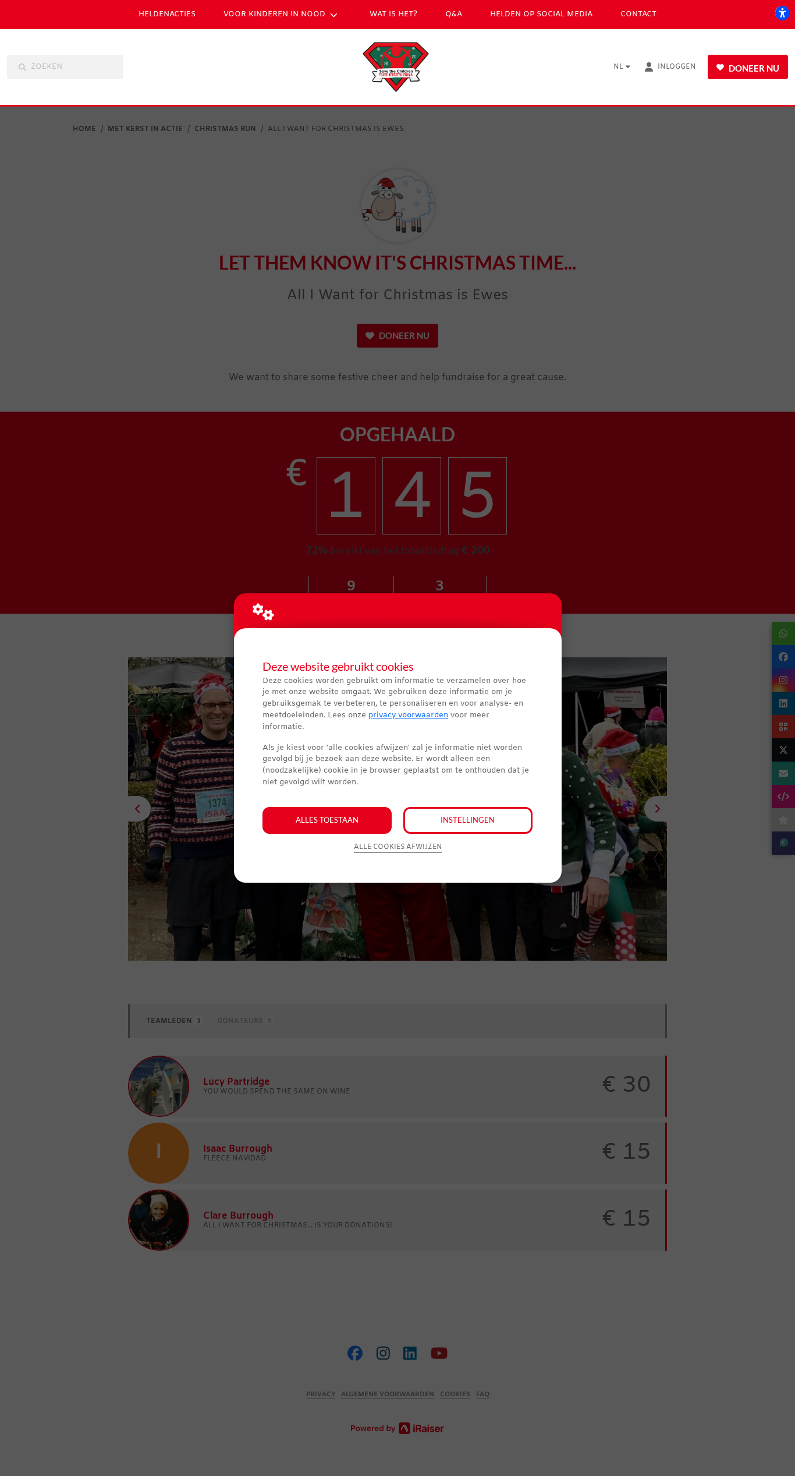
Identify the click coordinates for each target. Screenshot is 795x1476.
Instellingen (468, 819)
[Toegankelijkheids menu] (782, 13)
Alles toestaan (327, 819)
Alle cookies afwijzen (398, 847)
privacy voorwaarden (408, 715)
